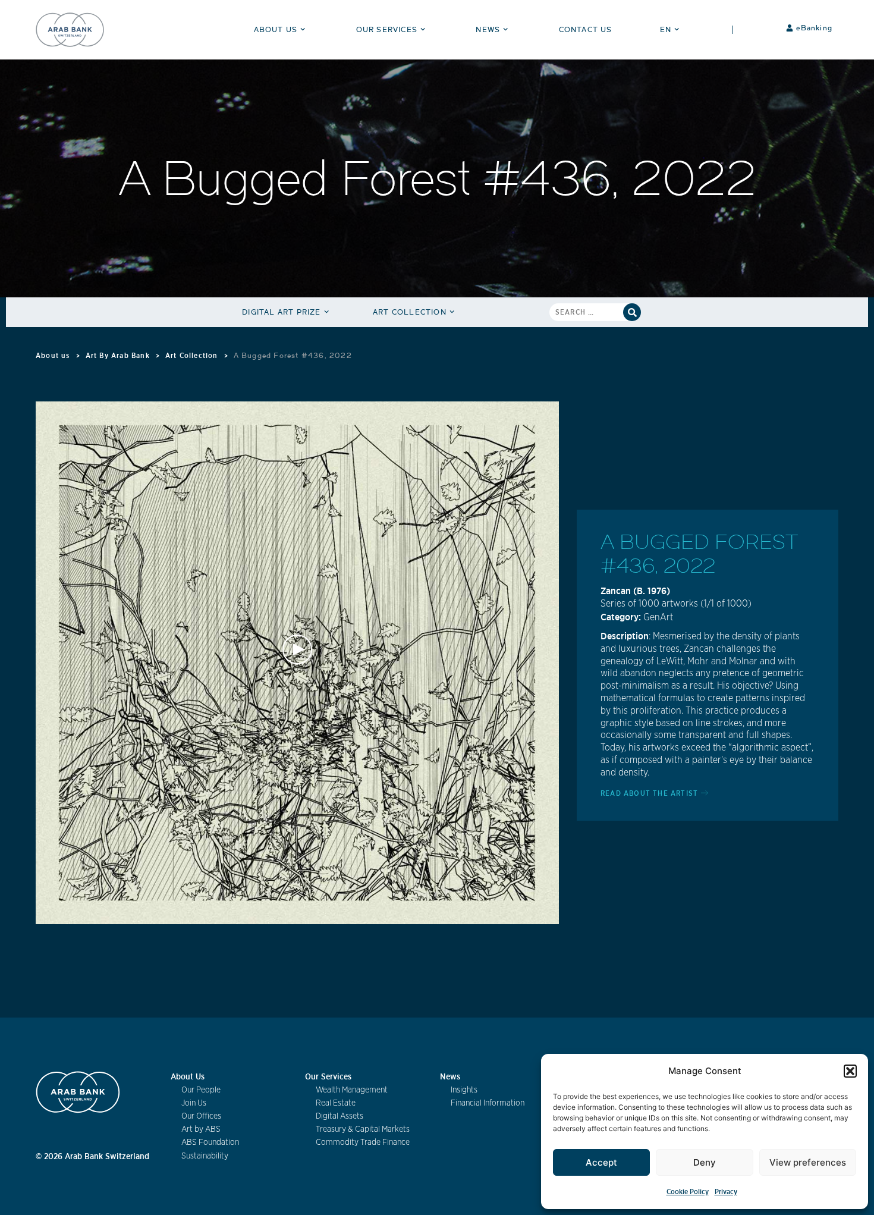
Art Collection (410, 311)
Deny (704, 1162)
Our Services (386, 29)
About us (53, 355)
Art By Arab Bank (118, 355)
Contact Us (585, 29)
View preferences (807, 1162)
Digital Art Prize (281, 311)
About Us (276, 29)
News (488, 29)
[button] (850, 1071)
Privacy (726, 1191)
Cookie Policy (687, 1191)
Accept (601, 1162)
